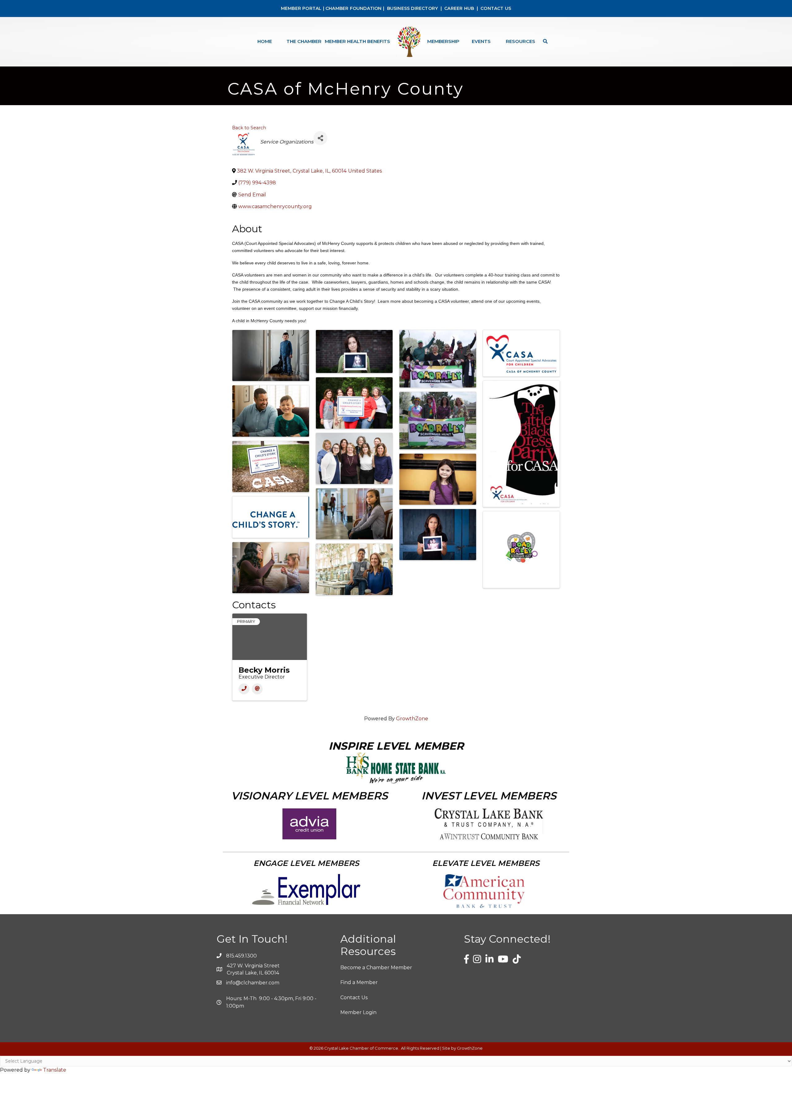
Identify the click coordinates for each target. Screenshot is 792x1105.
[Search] (544, 41)
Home (264, 41)
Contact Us (354, 997)
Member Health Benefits (357, 41)
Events (481, 41)
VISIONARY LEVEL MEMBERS (309, 795)
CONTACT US (495, 8)
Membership (443, 41)
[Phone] (244, 688)
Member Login (358, 1012)
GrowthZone (412, 719)
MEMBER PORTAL (301, 8)
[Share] (320, 138)
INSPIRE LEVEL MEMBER (396, 745)
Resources (520, 41)
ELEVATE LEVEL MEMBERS (486, 863)
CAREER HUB (459, 8)
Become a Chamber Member (376, 967)
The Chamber (303, 41)
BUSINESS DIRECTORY (411, 8)
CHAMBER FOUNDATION (353, 8)
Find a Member (359, 982)
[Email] (257, 688)
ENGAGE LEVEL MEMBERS (306, 863)
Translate (54, 1070)
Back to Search (249, 128)
